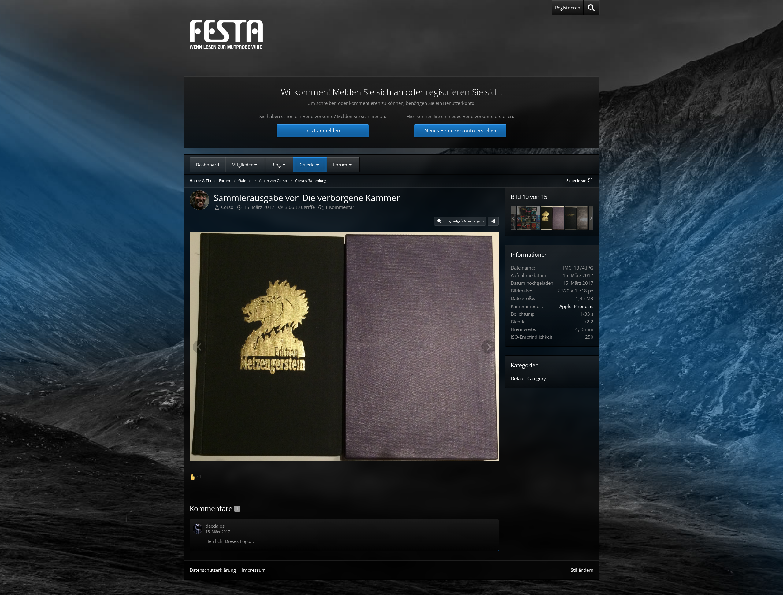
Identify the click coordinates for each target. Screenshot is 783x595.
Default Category (528, 378)
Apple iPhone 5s (576, 306)
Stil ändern (582, 570)
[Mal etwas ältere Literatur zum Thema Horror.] (528, 218)
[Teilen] (493, 221)
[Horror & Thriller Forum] (226, 34)
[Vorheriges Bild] (200, 347)
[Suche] (591, 7)
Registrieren (567, 8)
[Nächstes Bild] (488, 347)
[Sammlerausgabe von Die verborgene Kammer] (552, 218)
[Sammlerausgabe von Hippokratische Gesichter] (576, 218)
